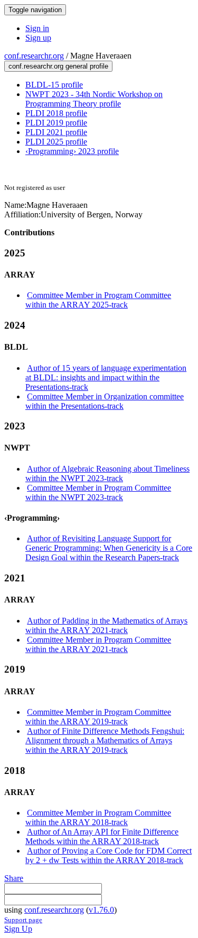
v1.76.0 (101, 909)
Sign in (37, 28)
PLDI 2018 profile (56, 113)
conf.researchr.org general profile (58, 66)
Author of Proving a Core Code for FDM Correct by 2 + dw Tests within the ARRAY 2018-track (108, 855)
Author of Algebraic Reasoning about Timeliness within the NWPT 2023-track (107, 473)
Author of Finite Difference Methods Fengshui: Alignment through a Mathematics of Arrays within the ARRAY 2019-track (104, 740)
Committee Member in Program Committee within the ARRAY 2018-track (98, 817)
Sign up (38, 37)
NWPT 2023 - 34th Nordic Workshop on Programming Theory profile (94, 99)
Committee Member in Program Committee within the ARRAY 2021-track (98, 644)
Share (13, 878)
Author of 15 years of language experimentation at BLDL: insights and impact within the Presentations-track (105, 377)
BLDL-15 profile (54, 84)
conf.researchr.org (34, 55)
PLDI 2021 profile (56, 132)
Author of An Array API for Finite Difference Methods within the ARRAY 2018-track (101, 836)
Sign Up (18, 928)
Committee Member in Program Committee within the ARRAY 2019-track (98, 716)
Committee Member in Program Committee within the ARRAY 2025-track (98, 300)
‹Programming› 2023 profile (72, 151)
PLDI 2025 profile (56, 141)
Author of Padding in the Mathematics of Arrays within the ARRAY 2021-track (106, 625)
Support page (23, 920)
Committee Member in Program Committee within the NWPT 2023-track (98, 492)
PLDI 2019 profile (56, 122)
